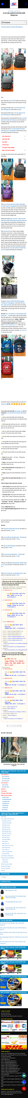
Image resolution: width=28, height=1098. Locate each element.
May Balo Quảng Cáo (7, 823)
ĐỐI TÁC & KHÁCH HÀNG (6, 864)
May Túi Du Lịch (5, 843)
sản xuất (10, 313)
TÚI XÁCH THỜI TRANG (8, 147)
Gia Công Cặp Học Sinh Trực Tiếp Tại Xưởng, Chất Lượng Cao (12, 942)
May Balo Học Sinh (6, 829)
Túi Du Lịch (4, 791)
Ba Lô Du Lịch (5, 780)
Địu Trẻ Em (4, 809)
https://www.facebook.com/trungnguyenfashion (15, 650)
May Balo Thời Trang (6, 833)
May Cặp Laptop (6, 837)
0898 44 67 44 (8, 687)
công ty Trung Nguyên (11, 206)
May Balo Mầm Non (6, 831)
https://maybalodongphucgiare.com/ (17, 638)
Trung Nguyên (12, 130)
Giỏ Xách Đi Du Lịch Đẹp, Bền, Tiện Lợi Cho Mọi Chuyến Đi (12, 924)
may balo (5, 231)
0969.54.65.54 (8, 669)
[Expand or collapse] (25, 22)
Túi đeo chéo (5, 797)
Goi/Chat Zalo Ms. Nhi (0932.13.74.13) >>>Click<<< (16, 595)
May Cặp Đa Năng (6, 839)
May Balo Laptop (6, 827)
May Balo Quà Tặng (6, 820)
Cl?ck (18, 539)
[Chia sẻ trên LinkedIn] (20, 726)
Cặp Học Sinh (5, 787)
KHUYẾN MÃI (5, 862)
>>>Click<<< (21, 628)
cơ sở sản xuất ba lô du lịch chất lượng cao (12, 27)
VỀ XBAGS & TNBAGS (6, 866)
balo (6, 313)
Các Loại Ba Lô (4, 774)
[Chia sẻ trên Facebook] (10, 726)
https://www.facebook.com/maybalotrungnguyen (15, 643)
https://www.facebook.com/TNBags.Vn (13, 718)
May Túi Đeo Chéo (6, 847)
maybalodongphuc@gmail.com (10, 1064)
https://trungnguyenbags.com (12, 1071)
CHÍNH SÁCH (5, 859)
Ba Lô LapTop (5, 776)
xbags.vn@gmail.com (12, 706)
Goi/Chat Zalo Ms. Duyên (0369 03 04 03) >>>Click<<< (16, 605)
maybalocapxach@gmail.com (10, 1061)
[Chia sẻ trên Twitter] (12, 726)
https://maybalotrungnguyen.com (12, 1070)
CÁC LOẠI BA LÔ (6, 136)
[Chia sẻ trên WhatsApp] (7, 726)
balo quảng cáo (18, 411)
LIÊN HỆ (3, 870)
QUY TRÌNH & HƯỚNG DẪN (7, 855)
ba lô (14, 313)
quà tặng (8, 305)
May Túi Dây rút (5, 849)
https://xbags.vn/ (11, 708)
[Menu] (2, 4)
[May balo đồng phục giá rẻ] (14, 4)
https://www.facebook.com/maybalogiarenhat (14, 646)
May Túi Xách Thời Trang (7, 845)
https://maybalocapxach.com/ (15, 640)
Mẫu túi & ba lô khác (6, 795)
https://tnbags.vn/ (12, 715)
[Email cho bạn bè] (15, 726)
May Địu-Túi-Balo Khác (7, 851)
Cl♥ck (12, 530)
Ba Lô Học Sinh (6, 778)
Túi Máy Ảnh (5, 805)
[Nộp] (26, 877)
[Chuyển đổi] (25, 136)
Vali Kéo (3, 789)
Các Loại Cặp (4, 782)
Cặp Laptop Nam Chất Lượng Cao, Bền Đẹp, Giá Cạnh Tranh (13, 933)
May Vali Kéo (5, 841)
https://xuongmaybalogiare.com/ (12, 1065)
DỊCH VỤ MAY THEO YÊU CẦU (7, 818)
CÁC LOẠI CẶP (6, 139)
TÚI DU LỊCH (5, 144)
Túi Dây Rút (5, 807)
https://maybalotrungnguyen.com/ (16, 636)
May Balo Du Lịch (6, 825)
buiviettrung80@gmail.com (11, 324)
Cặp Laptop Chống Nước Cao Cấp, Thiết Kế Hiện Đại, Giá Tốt (13, 928)
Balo (5, 305)
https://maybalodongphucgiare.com (13, 1068)
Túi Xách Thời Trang (6, 793)
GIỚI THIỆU (3, 816)
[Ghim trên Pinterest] (18, 726)
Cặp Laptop (5, 784)
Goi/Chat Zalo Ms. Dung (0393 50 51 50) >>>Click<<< (16, 615)
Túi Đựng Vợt (5, 803)
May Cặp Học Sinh (6, 835)
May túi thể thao (5, 853)
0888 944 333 (10, 621)
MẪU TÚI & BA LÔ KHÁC (8, 150)
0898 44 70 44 (8, 678)
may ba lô (10, 100)
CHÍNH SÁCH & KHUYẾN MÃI (7, 857)
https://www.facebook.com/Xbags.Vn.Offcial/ (15, 711)
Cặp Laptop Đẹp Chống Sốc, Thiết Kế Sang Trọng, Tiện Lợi (14, 938)
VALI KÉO (4, 142)
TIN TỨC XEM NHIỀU (5, 868)
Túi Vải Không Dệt (6, 799)
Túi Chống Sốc (6, 801)
